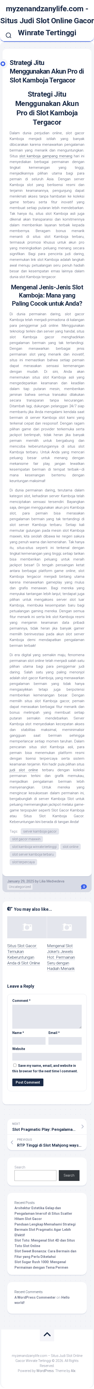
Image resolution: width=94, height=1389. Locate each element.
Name (18, 1033)
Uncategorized (20, 887)
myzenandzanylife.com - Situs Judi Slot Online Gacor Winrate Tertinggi (47, 20)
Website (18, 1049)
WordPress (45, 1371)
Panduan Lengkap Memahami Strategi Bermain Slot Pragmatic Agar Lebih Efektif (45, 1229)
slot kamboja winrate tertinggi (34, 847)
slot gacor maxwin (26, 839)
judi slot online (24, 770)
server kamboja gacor (40, 831)
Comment (21, 1001)
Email (54, 1033)
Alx (73, 1371)
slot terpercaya (23, 862)
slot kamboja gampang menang (45, 156)
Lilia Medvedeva (52, 881)
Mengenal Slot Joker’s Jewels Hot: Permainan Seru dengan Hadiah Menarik (61, 957)
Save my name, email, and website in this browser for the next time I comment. (45, 1068)
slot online (70, 847)
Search (19, 1167)
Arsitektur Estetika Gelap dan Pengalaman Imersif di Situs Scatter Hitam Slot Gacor (43, 1213)
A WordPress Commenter (35, 1297)
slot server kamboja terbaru (33, 854)
